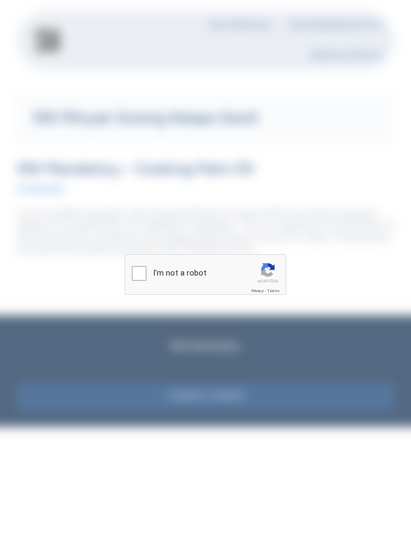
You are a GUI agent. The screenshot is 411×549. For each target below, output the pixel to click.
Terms (273, 290)
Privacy (257, 290)
